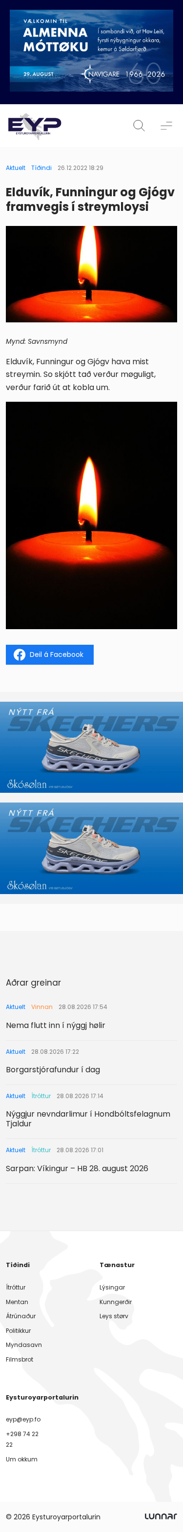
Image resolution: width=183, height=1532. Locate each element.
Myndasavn (24, 1345)
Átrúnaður (21, 1316)
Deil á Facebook (56, 654)
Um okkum (22, 1459)
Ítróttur (15, 1287)
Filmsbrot (19, 1359)
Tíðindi (41, 168)
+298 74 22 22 (22, 1439)
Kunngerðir (116, 1302)
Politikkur (18, 1330)
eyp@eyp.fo (23, 1419)
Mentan (17, 1302)
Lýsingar (112, 1287)
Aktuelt (15, 168)
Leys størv (114, 1316)
